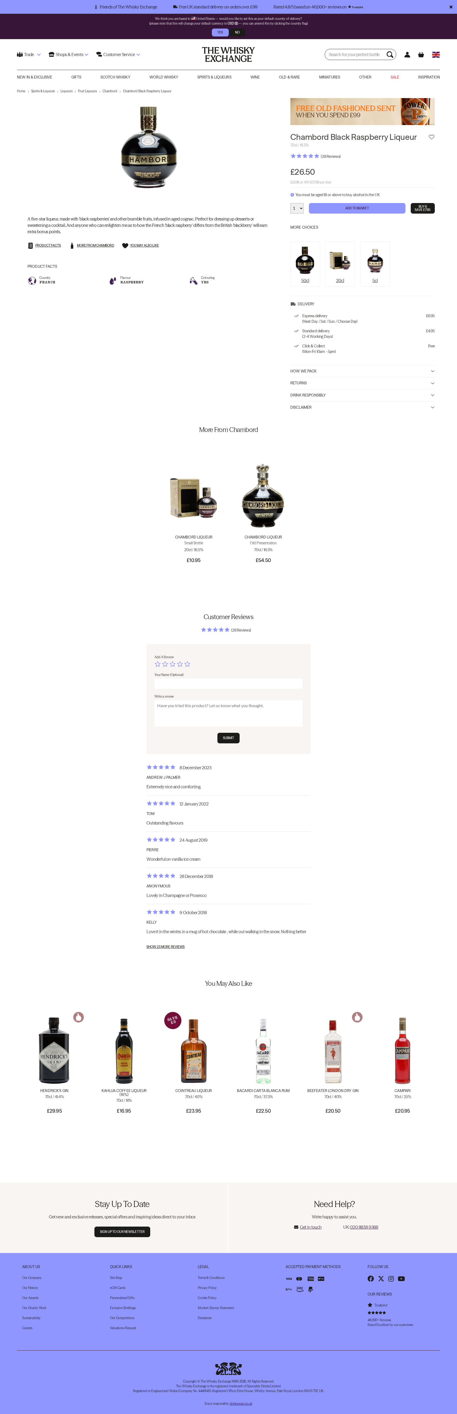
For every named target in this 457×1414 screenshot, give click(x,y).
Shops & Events (69, 54)
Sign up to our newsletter (122, 1232)
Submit (228, 738)
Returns (298, 383)
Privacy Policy (207, 1288)
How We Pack (303, 371)
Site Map (116, 1278)
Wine (255, 77)
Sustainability (31, 1318)
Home (21, 91)
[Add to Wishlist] (431, 137)
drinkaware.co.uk (241, 1404)
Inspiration (429, 77)
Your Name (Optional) (169, 675)
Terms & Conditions (211, 1278)
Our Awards (30, 1298)
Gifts (76, 77)
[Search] (390, 54)
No (237, 32)
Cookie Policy (207, 1298)
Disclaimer (301, 407)
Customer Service (119, 54)
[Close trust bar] (451, 7)
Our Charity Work (34, 1308)
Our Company (32, 1278)
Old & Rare (289, 77)
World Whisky (163, 77)
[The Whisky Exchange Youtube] (401, 1278)
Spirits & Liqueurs (214, 77)
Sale (395, 77)
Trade (29, 54)
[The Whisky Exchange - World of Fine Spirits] (228, 54)
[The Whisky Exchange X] (381, 1278)
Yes (220, 32)
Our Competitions (122, 1318)
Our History (30, 1288)
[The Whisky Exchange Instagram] (391, 1278)
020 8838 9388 (364, 1227)
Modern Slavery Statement (216, 1308)
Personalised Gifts (122, 1298)
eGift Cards (117, 1288)
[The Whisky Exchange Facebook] (371, 1278)
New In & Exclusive (34, 77)
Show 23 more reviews (166, 946)
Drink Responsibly (308, 395)
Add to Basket (357, 208)
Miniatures (329, 77)
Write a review (164, 696)
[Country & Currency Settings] (436, 54)
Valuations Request (123, 1328)
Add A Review (164, 657)
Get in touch (311, 1227)
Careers (27, 1328)
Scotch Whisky (115, 77)
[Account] (407, 54)
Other (365, 77)
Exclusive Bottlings (123, 1308)
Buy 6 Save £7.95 (423, 208)
